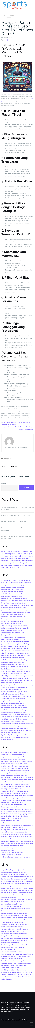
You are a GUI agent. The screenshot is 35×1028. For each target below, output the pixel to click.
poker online (25, 558)
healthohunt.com (6, 669)
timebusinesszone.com (8, 974)
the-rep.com (16, 782)
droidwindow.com (16, 689)
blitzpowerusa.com (7, 913)
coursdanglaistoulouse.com (21, 757)
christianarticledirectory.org (10, 857)
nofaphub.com (18, 591)
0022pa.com (24, 784)
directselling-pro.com (24, 730)
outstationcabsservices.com (10, 710)
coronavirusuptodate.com (21, 635)
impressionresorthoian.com (10, 942)
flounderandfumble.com (20, 666)
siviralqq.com (22, 940)
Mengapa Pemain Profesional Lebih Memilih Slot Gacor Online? (17, 28)
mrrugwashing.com (7, 938)
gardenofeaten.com (20, 913)
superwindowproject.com (9, 834)
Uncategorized (9, 15)
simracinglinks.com (7, 773)
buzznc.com (21, 723)
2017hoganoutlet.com (8, 872)
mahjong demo (22, 556)
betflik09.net (17, 598)
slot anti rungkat (25, 1007)
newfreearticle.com (20, 911)
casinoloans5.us (6, 827)
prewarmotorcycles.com (21, 770)
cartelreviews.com (23, 619)
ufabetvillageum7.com (8, 655)
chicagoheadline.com (8, 585)
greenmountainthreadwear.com (11, 952)
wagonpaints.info (28, 676)
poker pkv (26, 554)
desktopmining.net (7, 843)
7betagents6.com (7, 635)
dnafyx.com (16, 605)
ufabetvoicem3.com (23, 655)
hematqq (18, 1009)
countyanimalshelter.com (9, 963)
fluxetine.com (5, 825)
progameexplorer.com (20, 728)
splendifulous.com (20, 646)
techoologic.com (19, 698)
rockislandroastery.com (8, 730)
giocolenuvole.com (26, 605)
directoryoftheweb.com (20, 874)
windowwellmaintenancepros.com (22, 977)
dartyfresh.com (28, 601)
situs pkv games (11, 1002)
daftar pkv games (14, 551)
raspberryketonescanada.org (10, 701)
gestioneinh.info (18, 682)
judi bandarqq (17, 554)
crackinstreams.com (7, 637)
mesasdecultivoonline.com (10, 908)
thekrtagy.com (24, 710)
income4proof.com (7, 596)
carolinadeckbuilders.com (9, 779)
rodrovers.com (6, 628)
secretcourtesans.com (8, 582)
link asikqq (22, 560)
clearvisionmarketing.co (20, 678)
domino (11, 567)
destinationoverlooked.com (10, 967)
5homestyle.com (25, 857)
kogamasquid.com (7, 850)
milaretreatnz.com (25, 786)
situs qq (15, 565)
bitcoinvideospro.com (8, 888)
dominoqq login (5, 1005)
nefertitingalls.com (7, 594)
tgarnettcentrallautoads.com (18, 764)
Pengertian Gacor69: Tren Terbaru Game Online (15, 515)
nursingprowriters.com (8, 949)
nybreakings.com (21, 707)
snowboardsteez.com (8, 917)
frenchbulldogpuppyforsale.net (11, 848)
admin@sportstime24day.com (12, 40)
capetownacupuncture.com (10, 886)
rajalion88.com (6, 587)
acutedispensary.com (8, 954)
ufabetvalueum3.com (8, 653)
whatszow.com (6, 614)
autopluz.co (14, 766)
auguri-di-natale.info (19, 759)
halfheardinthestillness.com (10, 820)
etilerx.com (21, 664)
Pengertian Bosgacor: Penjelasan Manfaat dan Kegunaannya (15, 529)
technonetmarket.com (8, 673)
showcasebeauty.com (19, 775)
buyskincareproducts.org (16, 845)
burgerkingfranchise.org (9, 899)
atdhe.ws (4, 818)
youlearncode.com (7, 610)
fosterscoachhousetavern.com (11, 906)
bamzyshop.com (17, 696)
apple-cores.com (16, 839)
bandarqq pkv (8, 554)
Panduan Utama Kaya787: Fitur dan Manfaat (14, 521)
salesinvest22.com (19, 685)
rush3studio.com (19, 877)
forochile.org (18, 795)
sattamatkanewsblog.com (24, 954)
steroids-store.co (6, 811)
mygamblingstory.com (8, 870)
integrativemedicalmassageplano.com (14, 936)
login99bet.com (26, 580)
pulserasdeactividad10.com (10, 841)
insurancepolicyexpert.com (10, 777)
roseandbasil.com (7, 816)
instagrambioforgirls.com (24, 917)
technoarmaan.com (22, 719)
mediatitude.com (7, 770)
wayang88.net (19, 657)
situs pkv (21, 565)
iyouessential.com (7, 607)
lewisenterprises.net (7, 603)
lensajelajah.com (6, 598)
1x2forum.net (16, 580)
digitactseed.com (7, 623)
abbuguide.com (28, 610)
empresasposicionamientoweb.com (12, 721)
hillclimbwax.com (21, 970)
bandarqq (4, 551)
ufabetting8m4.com (7, 651)
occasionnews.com (16, 972)
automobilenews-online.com (10, 717)
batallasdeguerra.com (22, 791)
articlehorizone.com (7, 632)
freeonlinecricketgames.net (22, 800)
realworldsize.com (7, 902)
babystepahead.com (19, 965)
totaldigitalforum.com (8, 719)
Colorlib (10, 1020)
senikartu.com (14, 881)
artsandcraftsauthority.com (20, 737)
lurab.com (17, 732)
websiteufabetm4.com (8, 660)
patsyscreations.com (21, 594)
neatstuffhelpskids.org (20, 793)
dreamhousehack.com (8, 714)
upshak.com (5, 940)
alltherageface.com (19, 726)
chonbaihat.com (16, 807)
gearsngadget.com (7, 639)
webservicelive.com (7, 739)
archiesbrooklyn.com (8, 804)
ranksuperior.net (6, 965)
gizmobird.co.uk (19, 754)
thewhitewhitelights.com (21, 816)
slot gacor (7, 459)
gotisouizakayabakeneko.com (23, 890)
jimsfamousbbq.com (8, 752)
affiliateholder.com (7, 979)
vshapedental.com (7, 705)
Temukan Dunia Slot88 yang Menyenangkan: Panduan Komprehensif (17, 508)
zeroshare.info (6, 786)
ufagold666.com (21, 692)
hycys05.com (5, 915)
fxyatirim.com (18, 610)
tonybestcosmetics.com (9, 723)
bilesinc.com (15, 786)
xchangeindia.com (7, 712)
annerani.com (5, 784)
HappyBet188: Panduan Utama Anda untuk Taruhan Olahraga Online (16, 537)
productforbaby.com (8, 904)
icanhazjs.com (6, 836)
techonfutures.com (7, 698)
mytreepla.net (24, 641)
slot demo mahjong (17, 563)
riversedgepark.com (7, 589)
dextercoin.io (18, 855)
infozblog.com (6, 807)
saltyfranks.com (25, 782)
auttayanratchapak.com (9, 895)
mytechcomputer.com (23, 735)
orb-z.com (18, 904)
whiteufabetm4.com (23, 660)
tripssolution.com (16, 628)
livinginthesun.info (7, 883)
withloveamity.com (20, 607)
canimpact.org (15, 836)
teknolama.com (19, 902)
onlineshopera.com (17, 601)
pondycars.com (27, 696)
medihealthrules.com (8, 703)
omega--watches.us (19, 761)
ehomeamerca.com (17, 614)
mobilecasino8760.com (18, 825)
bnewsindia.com (19, 694)
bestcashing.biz (6, 802)
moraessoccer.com (7, 795)
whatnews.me (17, 680)
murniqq (13, 1009)
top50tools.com (6, 782)
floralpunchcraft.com (8, 927)
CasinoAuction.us (17, 827)
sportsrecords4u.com (8, 648)
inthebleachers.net (20, 843)
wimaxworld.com (6, 800)
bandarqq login (5, 1009)
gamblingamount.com (8, 970)
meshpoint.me (6, 892)
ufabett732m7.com (22, 687)
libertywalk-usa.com (21, 752)
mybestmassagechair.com (9, 823)
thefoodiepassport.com (21, 832)
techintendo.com (6, 616)
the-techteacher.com (23, 714)
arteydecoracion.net (19, 811)
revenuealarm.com (7, 732)
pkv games (29, 560)
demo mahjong (6, 563)
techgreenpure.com (19, 616)
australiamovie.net (7, 754)
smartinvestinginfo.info (8, 671)
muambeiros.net (20, 804)
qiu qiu (16, 567)
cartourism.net (6, 839)
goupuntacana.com (17, 587)
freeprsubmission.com (8, 692)
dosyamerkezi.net (20, 773)
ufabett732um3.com (7, 676)
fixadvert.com (5, 766)
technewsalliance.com (24, 671)
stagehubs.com (6, 580)
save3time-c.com (24, 766)
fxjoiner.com (29, 723)
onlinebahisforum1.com (23, 582)
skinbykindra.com (7, 726)
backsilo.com (14, 940)
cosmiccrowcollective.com (24, 888)
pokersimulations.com (8, 644)
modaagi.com (5, 789)
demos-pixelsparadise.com (19, 768)
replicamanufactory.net (23, 644)
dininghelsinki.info (18, 662)
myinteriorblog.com (7, 694)
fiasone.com (19, 927)
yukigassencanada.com (15, 630)
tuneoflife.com (6, 977)
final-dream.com (28, 680)
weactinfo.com (6, 922)
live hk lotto (28, 565)
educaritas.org (18, 596)
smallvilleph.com (16, 789)
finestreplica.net (6, 666)
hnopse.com (5, 972)
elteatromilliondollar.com (9, 897)
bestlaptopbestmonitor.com (10, 814)
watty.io (30, 881)
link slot (9, 565)
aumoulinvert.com (7, 832)
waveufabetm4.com (8, 657)
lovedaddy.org (22, 933)
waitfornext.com (6, 678)
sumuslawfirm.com (18, 947)
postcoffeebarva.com (24, 895)
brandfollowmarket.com (9, 961)
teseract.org (29, 685)
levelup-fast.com (14, 641)
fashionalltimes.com (26, 717)
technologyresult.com (8, 612)
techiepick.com (6, 696)
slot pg (3, 567)
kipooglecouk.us (6, 829)
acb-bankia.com (19, 938)
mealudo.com (20, 929)
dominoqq (4, 560)
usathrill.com (19, 703)
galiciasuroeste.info (7, 791)
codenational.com (7, 728)
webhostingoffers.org (23, 612)
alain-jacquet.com (7, 890)
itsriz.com (17, 883)
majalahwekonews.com (23, 870)
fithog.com (29, 811)
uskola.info (18, 676)
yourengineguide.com (8, 707)
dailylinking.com (6, 605)
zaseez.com (18, 589)
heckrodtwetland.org (14, 818)
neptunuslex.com (6, 759)
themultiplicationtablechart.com (11, 852)
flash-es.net (29, 938)
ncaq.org (24, 598)
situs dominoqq (13, 560)
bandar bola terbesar (10, 556)
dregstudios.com (6, 793)
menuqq (3, 1002)
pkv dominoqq (24, 551)
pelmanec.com (20, 872)
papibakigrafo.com (24, 834)
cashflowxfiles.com (7, 920)
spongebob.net (16, 892)
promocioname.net (23, 798)
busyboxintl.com (26, 892)
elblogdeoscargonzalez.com (10, 809)
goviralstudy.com (26, 836)
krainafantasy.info (22, 879)
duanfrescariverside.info (9, 664)
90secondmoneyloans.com (10, 626)
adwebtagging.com (24, 963)
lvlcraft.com (17, 623)
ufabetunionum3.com (22, 651)
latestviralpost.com (7, 911)
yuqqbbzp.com (19, 632)
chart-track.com (28, 795)
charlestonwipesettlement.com (11, 958)
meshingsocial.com (17, 922)
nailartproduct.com (17, 621)
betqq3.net (29, 825)
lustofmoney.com (27, 972)
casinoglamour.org (7, 855)
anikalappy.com (6, 662)
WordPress (24, 1020)
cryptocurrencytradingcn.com (11, 956)
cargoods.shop (25, 883)
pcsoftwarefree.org (21, 603)
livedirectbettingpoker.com (16, 931)
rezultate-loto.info (7, 646)
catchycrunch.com (7, 591)
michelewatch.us (6, 761)
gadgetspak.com (20, 637)
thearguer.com (6, 924)
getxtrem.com (27, 920)
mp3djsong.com (6, 757)
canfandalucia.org (20, 705)
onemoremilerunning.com (18, 915)
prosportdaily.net (6, 685)
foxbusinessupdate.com (9, 933)
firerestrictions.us (17, 802)
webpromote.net (25, 809)
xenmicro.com (5, 601)
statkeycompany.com (26, 777)
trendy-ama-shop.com (8, 687)
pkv (29, 556)
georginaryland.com (26, 814)
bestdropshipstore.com (8, 619)
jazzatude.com (15, 784)
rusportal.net (24, 881)
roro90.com (29, 877)
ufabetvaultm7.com (22, 653)
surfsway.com (5, 621)
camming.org (20, 585)
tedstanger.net (21, 673)
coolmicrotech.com (20, 712)
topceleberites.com (21, 648)
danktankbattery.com (8, 929)
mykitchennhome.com (20, 829)
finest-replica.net (6, 682)
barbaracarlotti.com (26, 841)
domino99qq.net (6, 874)
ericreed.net (23, 823)
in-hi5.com (12, 879)
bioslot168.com (6, 737)
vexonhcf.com (5, 768)
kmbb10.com (18, 920)
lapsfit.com (4, 641)
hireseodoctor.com (20, 639)
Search (3, 483)
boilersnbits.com (24, 908)
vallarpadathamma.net (24, 899)
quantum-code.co (7, 680)
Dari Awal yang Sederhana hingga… (16, 477)
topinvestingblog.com (25, 779)
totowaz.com (25, 956)
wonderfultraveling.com (9, 798)
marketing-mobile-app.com (20, 924)
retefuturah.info (18, 669)
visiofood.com (6, 689)
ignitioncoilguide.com (8, 735)
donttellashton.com (7, 877)
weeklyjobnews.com (24, 961)
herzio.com (4, 879)
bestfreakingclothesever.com (10, 945)
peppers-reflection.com (24, 974)
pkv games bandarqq (14, 558)
